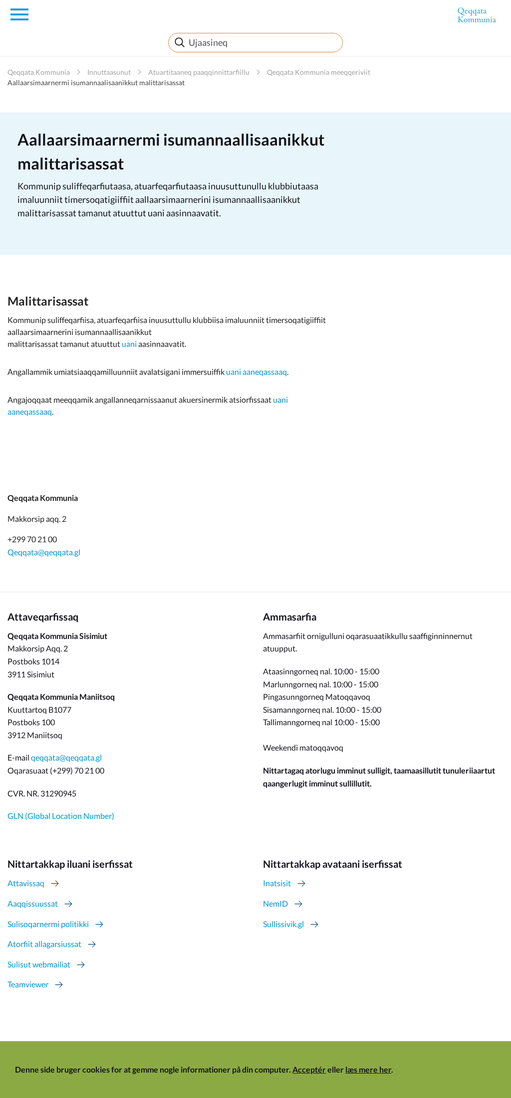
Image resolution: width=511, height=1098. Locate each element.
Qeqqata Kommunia (38, 72)
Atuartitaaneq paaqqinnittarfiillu (199, 72)
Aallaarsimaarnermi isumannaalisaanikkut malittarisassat (96, 82)
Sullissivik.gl (283, 924)
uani (128, 343)
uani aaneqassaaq (256, 371)
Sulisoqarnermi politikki (48, 924)
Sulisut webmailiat (38, 964)
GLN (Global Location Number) (60, 815)
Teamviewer (27, 984)
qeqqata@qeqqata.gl (66, 757)
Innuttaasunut (109, 72)
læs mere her (368, 1069)
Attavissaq (25, 883)
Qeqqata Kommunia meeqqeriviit (318, 72)
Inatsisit (277, 883)
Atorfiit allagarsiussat (44, 943)
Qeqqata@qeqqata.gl (43, 552)
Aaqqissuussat (32, 903)
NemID (275, 903)
